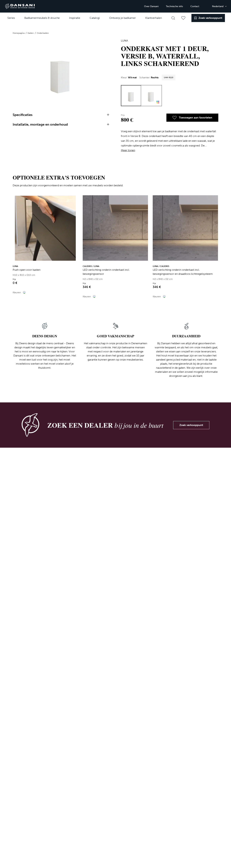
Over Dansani (151, 6)
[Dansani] (20, 6)
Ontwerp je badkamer (122, 17)
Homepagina (19, 33)
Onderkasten (43, 33)
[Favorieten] (183, 18)
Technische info (174, 6)
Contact (194, 6)
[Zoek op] (173, 18)
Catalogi (95, 17)
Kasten (31, 33)
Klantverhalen (153, 17)
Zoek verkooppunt (191, 425)
